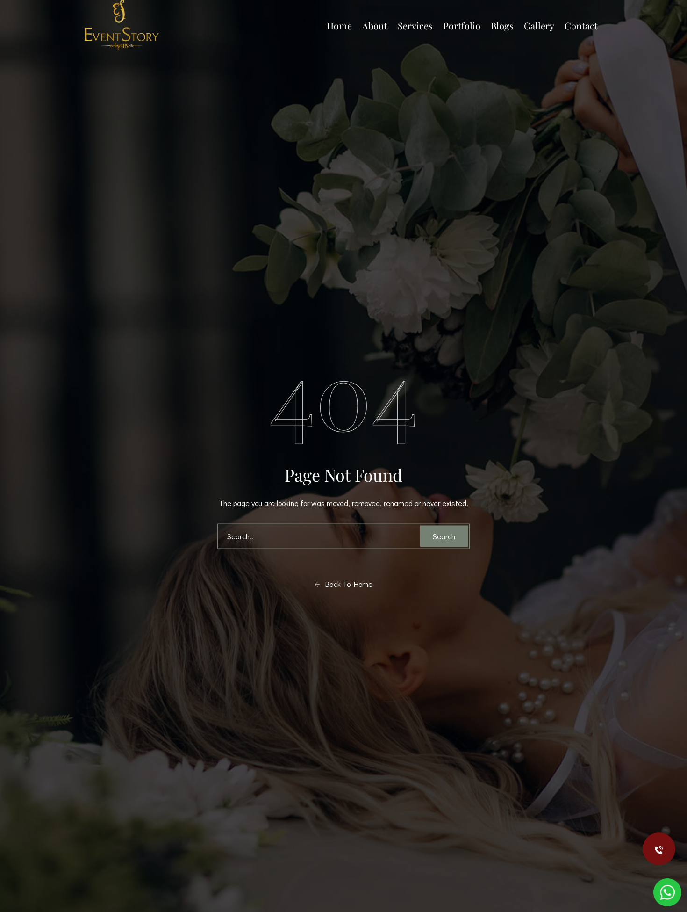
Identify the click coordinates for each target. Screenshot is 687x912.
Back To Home (346, 584)
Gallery (539, 25)
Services (415, 25)
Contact (581, 25)
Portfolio (461, 25)
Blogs (502, 25)
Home (339, 25)
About (374, 25)
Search (444, 536)
